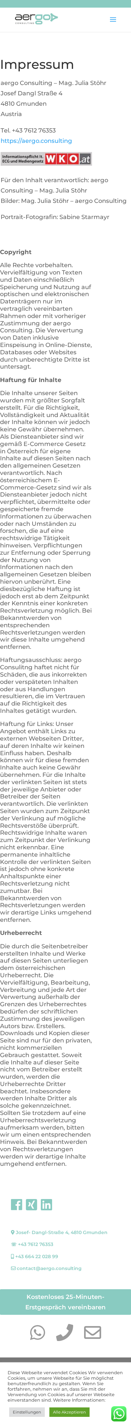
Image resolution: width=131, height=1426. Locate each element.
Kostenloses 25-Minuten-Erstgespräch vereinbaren (65, 1302)
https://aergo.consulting (36, 140)
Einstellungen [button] (27, 1412)
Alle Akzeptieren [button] (69, 1412)
